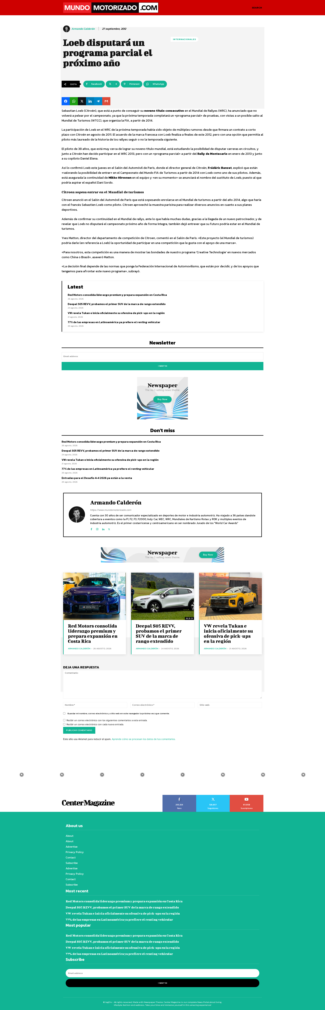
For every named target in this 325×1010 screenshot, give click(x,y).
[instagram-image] (22, 775)
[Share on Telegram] (98, 101)
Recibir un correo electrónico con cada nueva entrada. (95, 724)
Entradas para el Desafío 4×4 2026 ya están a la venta (97, 478)
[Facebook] (91, 528)
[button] (257, 7)
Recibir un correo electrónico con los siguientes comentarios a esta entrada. (107, 720)
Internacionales (184, 39)
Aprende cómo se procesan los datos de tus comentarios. (144, 739)
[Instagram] (97, 528)
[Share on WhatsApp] (74, 101)
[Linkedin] (103, 528)
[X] (109, 528)
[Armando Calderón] (67, 28)
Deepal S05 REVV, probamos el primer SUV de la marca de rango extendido (117, 304)
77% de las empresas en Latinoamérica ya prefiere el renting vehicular (114, 322)
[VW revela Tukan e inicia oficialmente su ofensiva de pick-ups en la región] (230, 596)
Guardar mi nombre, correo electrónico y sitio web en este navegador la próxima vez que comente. (118, 713)
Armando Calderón (83, 28)
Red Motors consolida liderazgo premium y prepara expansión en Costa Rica (117, 295)
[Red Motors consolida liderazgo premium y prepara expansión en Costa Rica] (94, 596)
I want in (162, 366)
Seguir (213, 796)
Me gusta (179, 796)
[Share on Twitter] (82, 101)
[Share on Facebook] (66, 101)
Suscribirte (247, 796)
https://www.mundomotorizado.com (110, 510)
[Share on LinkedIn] (90, 101)
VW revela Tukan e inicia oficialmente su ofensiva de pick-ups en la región (116, 313)
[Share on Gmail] (106, 101)
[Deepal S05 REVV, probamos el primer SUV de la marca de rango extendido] (162, 596)
